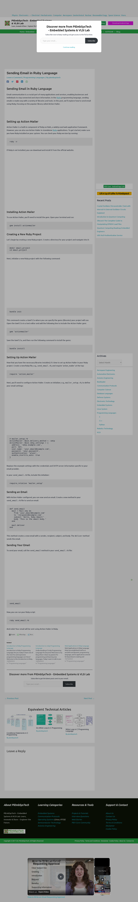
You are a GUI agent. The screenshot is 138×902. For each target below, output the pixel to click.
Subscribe (91, 41)
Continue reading (69, 47)
